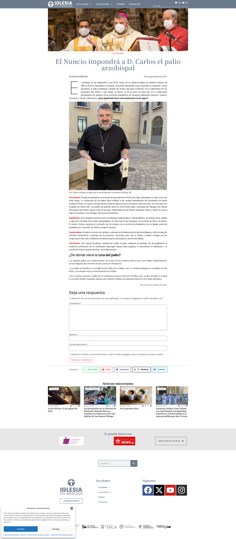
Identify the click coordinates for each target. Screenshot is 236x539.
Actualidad (82, 4)
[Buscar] (133, 463)
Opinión (121, 4)
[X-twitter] (179, 2)
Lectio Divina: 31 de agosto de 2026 (62, 409)
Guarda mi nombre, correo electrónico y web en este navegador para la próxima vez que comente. (117, 354)
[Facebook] (176, 2)
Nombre (73, 335)
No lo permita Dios (129, 408)
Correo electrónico (78, 344)
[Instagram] (186, 2)
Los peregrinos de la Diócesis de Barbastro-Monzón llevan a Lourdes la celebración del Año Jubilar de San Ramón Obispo (100, 412)
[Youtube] (183, 2)
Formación (134, 4)
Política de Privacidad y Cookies (15, 535)
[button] (71, 508)
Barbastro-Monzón (92, 389)
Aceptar (20, 529)
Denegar (56, 529)
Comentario (75, 303)
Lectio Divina (102, 4)
